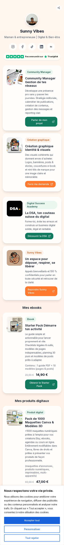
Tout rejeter (32, 538)
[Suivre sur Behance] (51, 46)
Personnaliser (32, 529)
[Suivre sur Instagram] (13, 46)
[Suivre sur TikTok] (32, 46)
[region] (32, 515)
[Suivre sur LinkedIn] (41, 46)
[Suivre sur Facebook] (22, 46)
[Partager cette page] (58, 7)
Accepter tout (32, 520)
